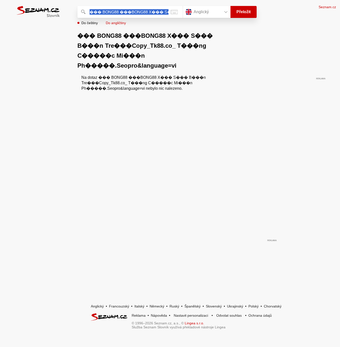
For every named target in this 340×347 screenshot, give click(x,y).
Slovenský (214, 306)
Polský (253, 306)
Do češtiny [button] (89, 23)
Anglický (97, 306)
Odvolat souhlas (229, 315)
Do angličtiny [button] (116, 23)
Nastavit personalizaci (191, 315)
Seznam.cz (327, 7)
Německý (157, 306)
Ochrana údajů (260, 315)
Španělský (192, 306)
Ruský (174, 306)
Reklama (139, 315)
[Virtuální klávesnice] (174, 12)
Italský (139, 306)
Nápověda (159, 315)
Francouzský (119, 306)
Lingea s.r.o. (194, 323)
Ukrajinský (235, 306)
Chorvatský (273, 306)
